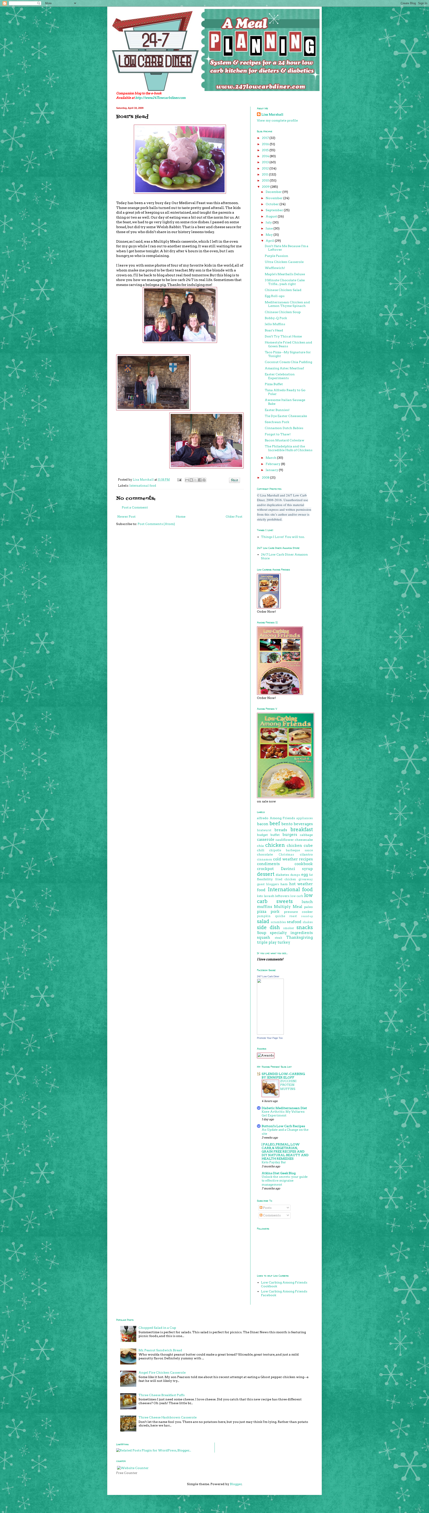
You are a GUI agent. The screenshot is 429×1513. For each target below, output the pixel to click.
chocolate (265, 854)
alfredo (262, 818)
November (274, 198)
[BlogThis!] (191, 480)
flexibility (265, 879)
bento (286, 824)
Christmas (286, 854)
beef (274, 823)
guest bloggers (268, 884)
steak (278, 937)
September (275, 210)
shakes (308, 922)
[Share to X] (195, 480)
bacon (262, 824)
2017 (265, 138)
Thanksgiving (299, 937)
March (271, 457)
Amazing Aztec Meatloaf (284, 368)
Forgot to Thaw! (278, 434)
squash (263, 937)
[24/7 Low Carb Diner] (270, 1033)
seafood (294, 922)
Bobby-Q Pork (276, 318)
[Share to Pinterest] (204, 480)
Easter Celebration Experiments (280, 376)
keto (260, 896)
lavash (269, 896)
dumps (295, 874)
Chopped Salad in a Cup (157, 1327)
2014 (266, 156)
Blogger (236, 1484)
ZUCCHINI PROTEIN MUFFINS (288, 1085)
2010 (266, 180)
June (269, 228)
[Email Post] (179, 479)
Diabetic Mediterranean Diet (284, 1108)
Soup (261, 932)
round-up (307, 916)
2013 (265, 162)
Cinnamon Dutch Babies (284, 428)
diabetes (282, 874)
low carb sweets (285, 898)
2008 (266, 477)
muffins (264, 906)
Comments (271, 1215)
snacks (305, 927)
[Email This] (187, 480)
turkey (284, 942)
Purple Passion (276, 256)
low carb (296, 896)
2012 (265, 168)
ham (284, 884)
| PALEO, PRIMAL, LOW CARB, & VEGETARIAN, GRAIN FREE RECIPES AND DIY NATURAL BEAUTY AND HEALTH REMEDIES (285, 1151)
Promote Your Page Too (270, 1038)
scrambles (278, 922)
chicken (275, 845)
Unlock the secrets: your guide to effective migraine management (285, 1180)
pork (275, 911)
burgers (289, 834)
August (272, 216)
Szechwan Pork (277, 422)
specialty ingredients (291, 932)
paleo (308, 907)
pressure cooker (298, 912)
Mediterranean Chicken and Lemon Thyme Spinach (287, 304)
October (273, 204)
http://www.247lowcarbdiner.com (160, 97)
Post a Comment (135, 507)
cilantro (306, 854)
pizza (261, 911)
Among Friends (282, 818)
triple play (267, 942)
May (269, 234)
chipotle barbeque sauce (291, 850)
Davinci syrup (297, 868)
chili (260, 850)
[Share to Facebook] (200, 480)
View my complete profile (277, 120)
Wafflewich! (275, 268)
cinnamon (264, 859)
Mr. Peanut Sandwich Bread (160, 1350)
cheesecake (304, 839)
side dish (268, 927)
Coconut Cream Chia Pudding (288, 362)
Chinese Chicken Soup (283, 312)
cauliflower (284, 839)
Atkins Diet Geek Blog (279, 1173)
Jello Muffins (275, 324)
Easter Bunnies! (277, 410)
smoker (288, 928)
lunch (307, 901)
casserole (265, 839)
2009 (266, 186)
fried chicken (285, 879)
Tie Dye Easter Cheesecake (286, 416)
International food (142, 485)
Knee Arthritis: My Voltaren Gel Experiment (283, 1113)
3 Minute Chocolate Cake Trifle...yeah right (285, 282)
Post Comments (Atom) (156, 524)
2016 (266, 144)
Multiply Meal (288, 906)
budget (262, 835)
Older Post (234, 516)
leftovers (282, 896)
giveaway (306, 879)
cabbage (306, 835)
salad (263, 921)
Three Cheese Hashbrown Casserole (168, 1417)
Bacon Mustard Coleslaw (284, 440)
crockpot (265, 868)
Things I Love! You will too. (283, 537)
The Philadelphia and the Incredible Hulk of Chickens (288, 448)
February (273, 464)
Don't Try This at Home (283, 336)
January (272, 470)
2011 (265, 174)
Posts (266, 1207)
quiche (280, 916)
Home (180, 516)
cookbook (303, 864)
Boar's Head (274, 330)
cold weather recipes (293, 859)
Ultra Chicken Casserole (284, 262)
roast (293, 916)
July (269, 222)
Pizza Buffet (274, 384)
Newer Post (126, 516)
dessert (265, 874)
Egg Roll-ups (274, 296)
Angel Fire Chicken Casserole (162, 1372)
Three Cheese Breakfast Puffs (162, 1395)
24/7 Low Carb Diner (268, 976)
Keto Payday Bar (274, 1162)
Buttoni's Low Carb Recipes (283, 1126)
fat (311, 874)
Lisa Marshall (143, 479)
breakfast (301, 829)
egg (304, 874)
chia (260, 845)
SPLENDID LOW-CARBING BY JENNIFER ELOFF (283, 1075)
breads (280, 830)
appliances (304, 818)
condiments (268, 864)
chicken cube (300, 845)
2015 (265, 150)
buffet (275, 835)
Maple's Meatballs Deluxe (285, 274)
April (270, 240)
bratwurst (264, 830)
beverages (303, 824)
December (274, 192)
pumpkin (264, 916)
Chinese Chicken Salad (283, 290)
